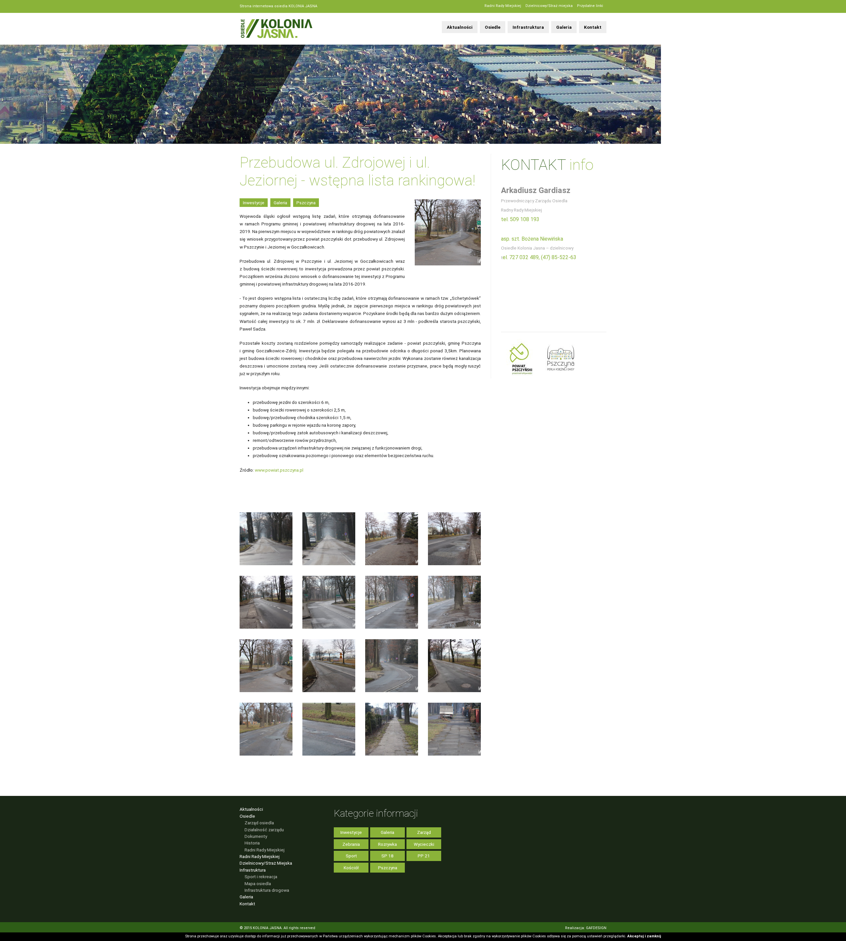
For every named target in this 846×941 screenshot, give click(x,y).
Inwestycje (253, 202)
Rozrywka (387, 844)
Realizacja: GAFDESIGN (585, 928)
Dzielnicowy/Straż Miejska (266, 863)
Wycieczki (424, 844)
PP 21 (424, 855)
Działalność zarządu (264, 829)
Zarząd (424, 832)
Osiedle (492, 27)
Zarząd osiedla (259, 822)
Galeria (564, 27)
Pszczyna (306, 202)
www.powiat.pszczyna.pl (279, 470)
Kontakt (592, 27)
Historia (252, 842)
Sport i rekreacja (261, 876)
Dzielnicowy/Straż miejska (549, 6)
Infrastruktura (528, 27)
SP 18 (387, 855)
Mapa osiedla (258, 883)
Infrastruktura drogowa (267, 890)
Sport (351, 855)
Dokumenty (256, 836)
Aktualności (460, 27)
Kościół (351, 867)
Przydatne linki (590, 6)
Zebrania (351, 844)
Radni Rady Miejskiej (502, 6)
